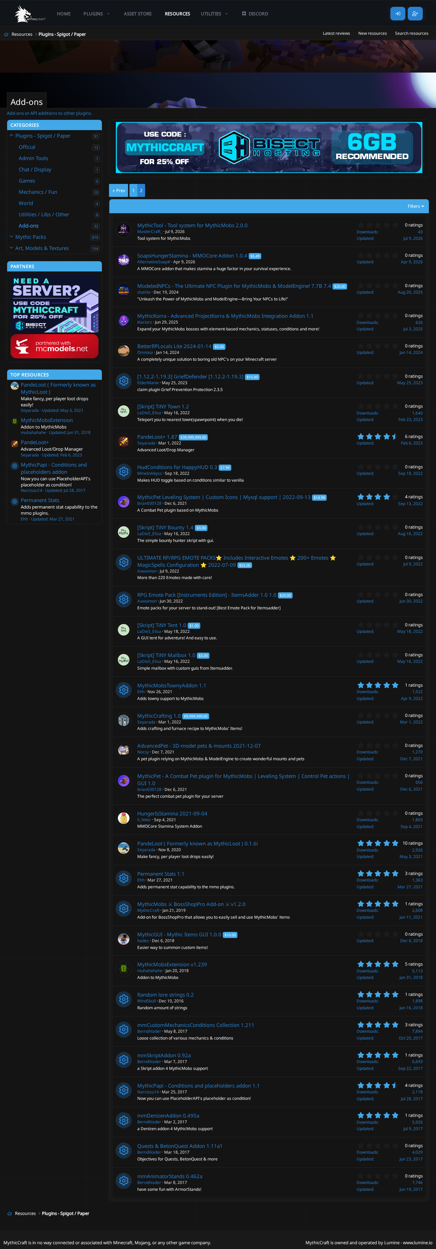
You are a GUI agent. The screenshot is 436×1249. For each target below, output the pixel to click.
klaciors (144, 322)
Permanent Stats (40, 500)
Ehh (140, 691)
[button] (97, 13)
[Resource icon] (15, 466)
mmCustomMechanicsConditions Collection (188, 1024)
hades (143, 940)
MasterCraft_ (149, 231)
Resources (177, 14)
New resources (372, 33)
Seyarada (146, 443)
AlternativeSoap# (153, 262)
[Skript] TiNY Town (158, 406)
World (26, 203)
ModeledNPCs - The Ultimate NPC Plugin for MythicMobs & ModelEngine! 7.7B (229, 285)
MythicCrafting (154, 715)
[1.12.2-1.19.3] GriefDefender (172, 376)
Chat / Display (35, 169)
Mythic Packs (30, 236)
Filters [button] (414, 206)
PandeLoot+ (35, 442)
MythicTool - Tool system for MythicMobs (185, 225)
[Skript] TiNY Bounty (161, 527)
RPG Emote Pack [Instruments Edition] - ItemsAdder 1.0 (202, 594)
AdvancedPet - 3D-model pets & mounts (184, 745)
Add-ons (28, 225)
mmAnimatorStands (161, 1176)
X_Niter (144, 820)
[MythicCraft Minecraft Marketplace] (30, 13)
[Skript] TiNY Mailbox (162, 655)
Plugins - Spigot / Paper (43, 135)
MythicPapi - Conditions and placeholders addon (54, 468)
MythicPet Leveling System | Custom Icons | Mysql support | (209, 497)
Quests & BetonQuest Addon (171, 1145)
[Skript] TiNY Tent (157, 625)
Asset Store (138, 14)
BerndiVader (149, 1031)
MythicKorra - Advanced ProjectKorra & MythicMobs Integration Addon (221, 315)
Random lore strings (161, 994)
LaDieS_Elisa (149, 413)
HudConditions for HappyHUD (172, 467)
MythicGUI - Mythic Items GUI (172, 934)
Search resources (412, 33)
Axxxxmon (147, 571)
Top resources (30, 375)
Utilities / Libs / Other (44, 214)
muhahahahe (149, 970)
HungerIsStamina (157, 813)
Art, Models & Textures (42, 248)
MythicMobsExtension (47, 420)
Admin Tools (33, 158)
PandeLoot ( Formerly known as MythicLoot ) (190, 843)
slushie (144, 292)
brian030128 (149, 503)
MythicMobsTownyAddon (167, 685)
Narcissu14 (148, 1092)
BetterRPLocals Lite (159, 346)
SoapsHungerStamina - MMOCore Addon (185, 255)
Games (27, 180)
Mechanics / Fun (38, 191)
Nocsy (143, 752)
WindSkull (146, 1001)
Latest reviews (336, 33)
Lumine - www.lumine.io (408, 1242)
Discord (258, 14)
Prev (120, 190)
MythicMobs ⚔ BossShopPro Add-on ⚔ (183, 904)
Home (64, 14)
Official (27, 146)
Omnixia (145, 352)
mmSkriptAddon (156, 1055)
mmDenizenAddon (159, 1115)
